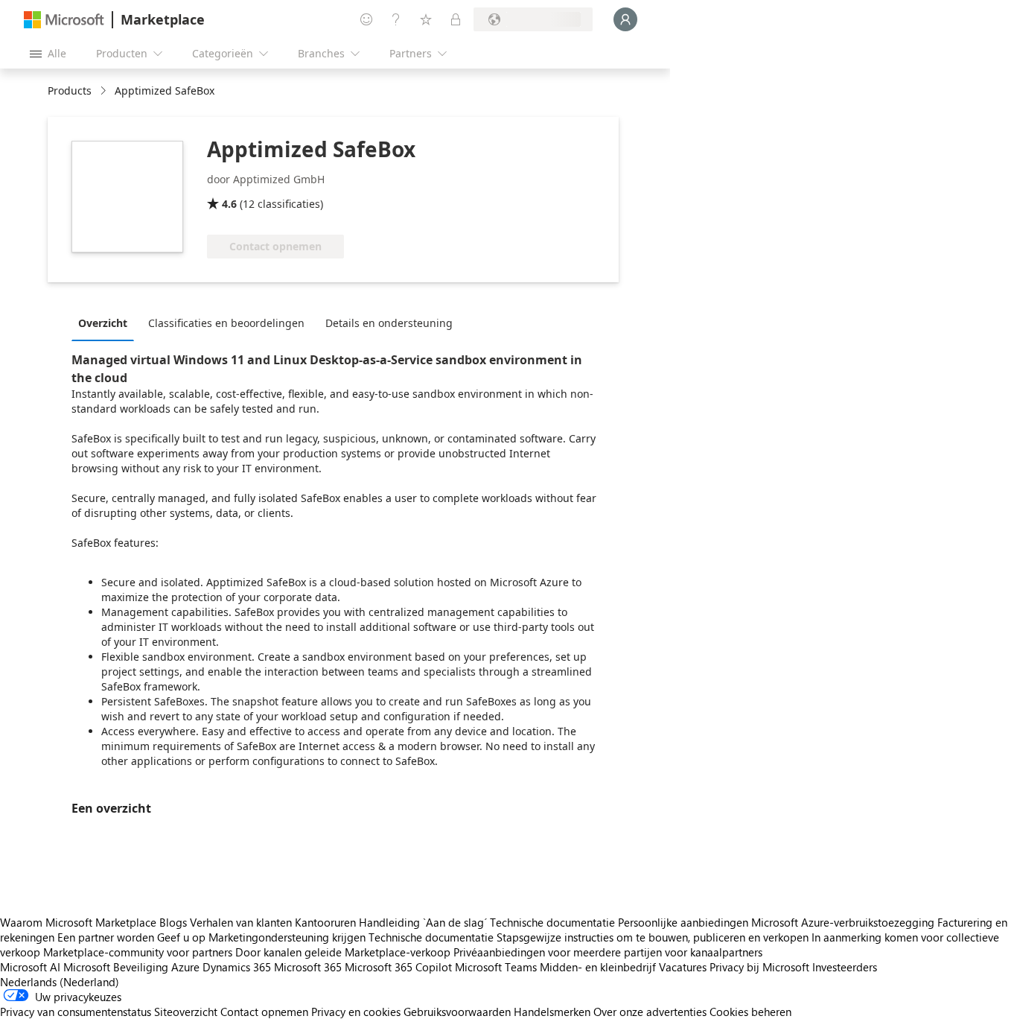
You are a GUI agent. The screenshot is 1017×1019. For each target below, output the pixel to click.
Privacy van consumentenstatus (75, 1011)
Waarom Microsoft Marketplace (78, 922)
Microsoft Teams (496, 966)
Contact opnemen (264, 1011)
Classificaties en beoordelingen (226, 323)
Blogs (173, 922)
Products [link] (70, 90)
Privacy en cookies (356, 1011)
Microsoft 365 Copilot (398, 966)
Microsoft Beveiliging (115, 966)
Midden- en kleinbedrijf (598, 966)
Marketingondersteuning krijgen (287, 937)
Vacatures (683, 966)
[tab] (106, 322)
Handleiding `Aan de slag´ (423, 922)
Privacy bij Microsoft (759, 966)
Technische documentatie (552, 922)
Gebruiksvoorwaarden (457, 1011)
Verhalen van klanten (241, 922)
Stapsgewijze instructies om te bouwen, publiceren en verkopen (653, 937)
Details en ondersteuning (389, 323)
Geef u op (181, 937)
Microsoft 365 (308, 966)
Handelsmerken (552, 1011)
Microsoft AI (30, 966)
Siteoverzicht (185, 1011)
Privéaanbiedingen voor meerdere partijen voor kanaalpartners (607, 952)
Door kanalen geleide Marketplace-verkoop (342, 952)
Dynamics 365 (237, 966)
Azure (185, 966)
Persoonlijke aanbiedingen (683, 922)
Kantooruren (325, 922)
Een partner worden (105, 937)
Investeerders (844, 966)
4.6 (229, 204)
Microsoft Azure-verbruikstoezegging (844, 922)
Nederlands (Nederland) (59, 981)
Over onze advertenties (650, 1011)
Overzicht (102, 323)
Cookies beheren (750, 1011)
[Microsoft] (64, 19)
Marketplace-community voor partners (137, 952)
